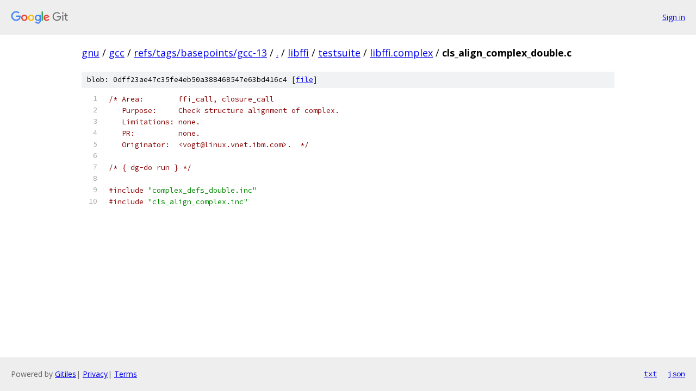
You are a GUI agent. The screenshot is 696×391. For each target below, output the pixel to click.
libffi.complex (401, 52)
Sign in (673, 17)
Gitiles (65, 374)
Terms (125, 374)
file (304, 79)
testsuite (339, 52)
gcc (117, 52)
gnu (91, 52)
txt (650, 374)
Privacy (95, 374)
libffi (298, 52)
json (676, 374)
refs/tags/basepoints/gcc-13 (200, 52)
